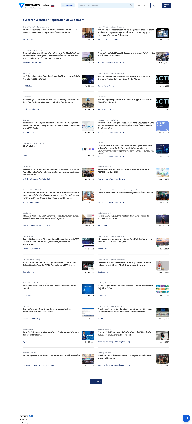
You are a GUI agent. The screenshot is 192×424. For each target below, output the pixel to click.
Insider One (102, 226)
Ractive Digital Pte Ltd (106, 86)
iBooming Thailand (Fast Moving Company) (114, 342)
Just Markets (27, 86)
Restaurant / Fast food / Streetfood (33, 143)
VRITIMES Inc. (28, 39)
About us (141, 5)
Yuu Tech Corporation (31, 202)
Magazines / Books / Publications (108, 120)
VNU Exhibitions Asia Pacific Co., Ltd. (111, 63)
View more (96, 381)
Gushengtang (103, 295)
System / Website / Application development (36, 27)
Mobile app (26, 73)
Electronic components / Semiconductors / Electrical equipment (117, 190)
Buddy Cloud (102, 249)
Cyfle (25, 342)
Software (26, 120)
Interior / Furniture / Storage (32, 260)
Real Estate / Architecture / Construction (35, 50)
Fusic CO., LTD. (28, 132)
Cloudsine (27, 295)
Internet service (28, 236)
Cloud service (27, 167)
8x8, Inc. (101, 319)
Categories (69, 5)
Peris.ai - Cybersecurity (31, 249)
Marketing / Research (104, 167)
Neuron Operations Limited (108, 39)
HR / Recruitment (28, 329)
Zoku (25, 156)
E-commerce (102, 50)
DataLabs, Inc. (28, 272)
